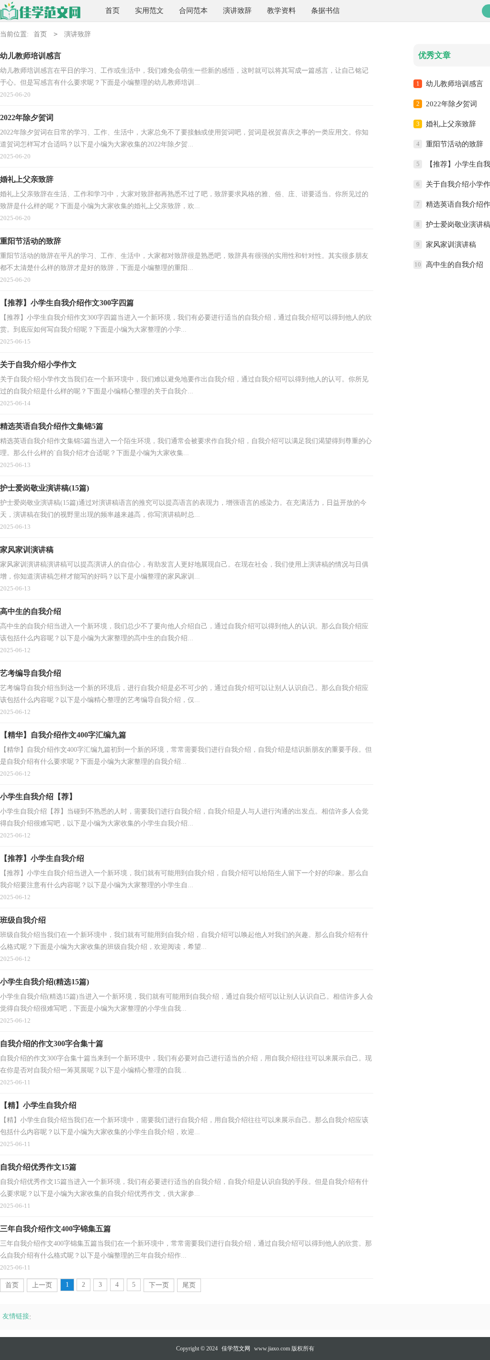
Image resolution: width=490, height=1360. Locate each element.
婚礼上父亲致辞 (451, 124)
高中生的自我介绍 (454, 264)
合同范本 (193, 10)
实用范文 (149, 10)
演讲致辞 (237, 10)
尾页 (189, 1285)
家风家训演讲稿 (451, 244)
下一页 (159, 1285)
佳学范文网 (236, 1348)
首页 (112, 10)
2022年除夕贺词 (451, 104)
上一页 (42, 1285)
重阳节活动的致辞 (454, 144)
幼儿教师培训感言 (454, 84)
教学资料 (281, 10)
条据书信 (325, 10)
